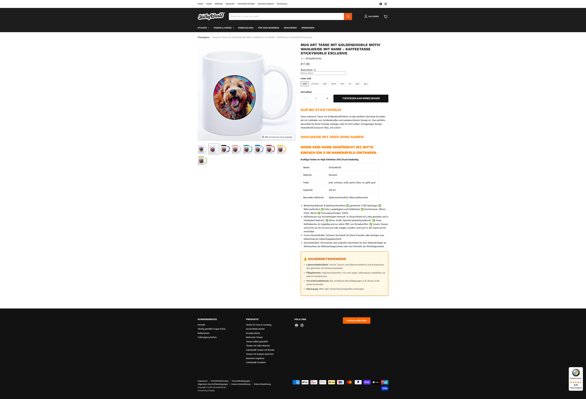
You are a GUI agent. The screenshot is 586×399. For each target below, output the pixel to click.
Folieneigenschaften (207, 337)
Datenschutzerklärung (240, 384)
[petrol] (334, 87)
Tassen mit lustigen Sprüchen (260, 354)
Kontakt (201, 325)
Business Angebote (266, 4)
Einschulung (282, 4)
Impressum (203, 381)
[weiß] (305, 87)
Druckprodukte (253, 333)
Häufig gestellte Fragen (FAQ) (212, 329)
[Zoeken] (348, 16)
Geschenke (290, 28)
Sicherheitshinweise (219, 381)
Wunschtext (307, 70)
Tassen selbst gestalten (257, 341)
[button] (202, 149)
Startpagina (203, 37)
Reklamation (204, 333)
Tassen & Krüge (222, 28)
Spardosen (230, 4)
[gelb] (358, 87)
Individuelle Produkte (256, 362)
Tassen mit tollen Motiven (258, 345)
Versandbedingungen (241, 381)
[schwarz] (315, 87)
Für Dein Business (268, 28)
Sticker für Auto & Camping (258, 325)
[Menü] (581, 369)
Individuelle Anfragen (246, 4)
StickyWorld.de (313, 58)
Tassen (209, 4)
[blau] (343, 87)
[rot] (350, 87)
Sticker (200, 4)
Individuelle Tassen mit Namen (260, 350)
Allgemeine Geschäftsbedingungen (213, 384)
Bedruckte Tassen (254, 337)
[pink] (325, 87)
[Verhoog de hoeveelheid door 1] (327, 98)
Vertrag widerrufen (356, 320)
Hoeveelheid (306, 92)
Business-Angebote (255, 358)
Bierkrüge (219, 4)
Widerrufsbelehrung (262, 384)
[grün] (366, 87)
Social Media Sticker (255, 329)
